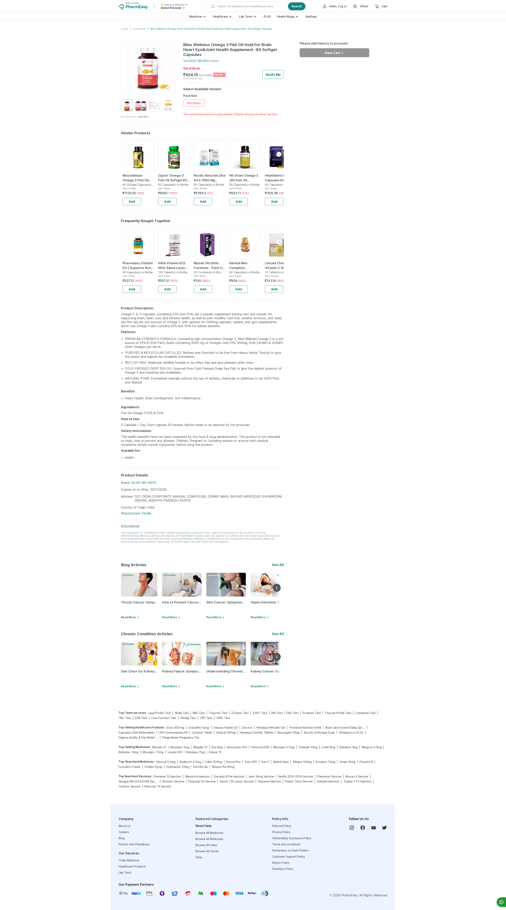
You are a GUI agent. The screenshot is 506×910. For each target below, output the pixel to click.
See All (278, 565)
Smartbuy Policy (282, 868)
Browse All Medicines (209, 832)
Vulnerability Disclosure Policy (291, 838)
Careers (124, 832)
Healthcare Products (132, 866)
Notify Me (273, 75)
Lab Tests (246, 16)
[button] (255, 6)
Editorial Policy (281, 826)
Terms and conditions (286, 844)
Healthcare (220, 16)
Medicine (195, 16)
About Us (125, 826)
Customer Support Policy (288, 856)
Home (124, 28)
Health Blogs (286, 16)
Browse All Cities (206, 845)
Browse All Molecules (209, 839)
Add (132, 202)
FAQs (198, 857)
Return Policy (281, 862)
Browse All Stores (207, 851)
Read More (143, 117)
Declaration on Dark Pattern (290, 850)
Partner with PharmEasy (134, 844)
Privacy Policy (281, 832)
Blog (122, 838)
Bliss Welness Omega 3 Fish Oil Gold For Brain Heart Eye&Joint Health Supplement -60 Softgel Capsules (211, 28)
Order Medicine (129, 860)
